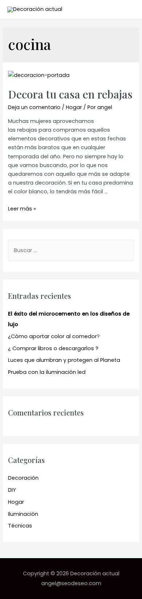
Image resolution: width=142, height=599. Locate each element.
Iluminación (23, 514)
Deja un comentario (34, 107)
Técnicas (20, 525)
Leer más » (22, 208)
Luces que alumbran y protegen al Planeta (64, 360)
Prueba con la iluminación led (47, 372)
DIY (12, 490)
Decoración (23, 478)
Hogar (74, 107)
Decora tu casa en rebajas (70, 94)
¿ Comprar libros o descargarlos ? (53, 348)
